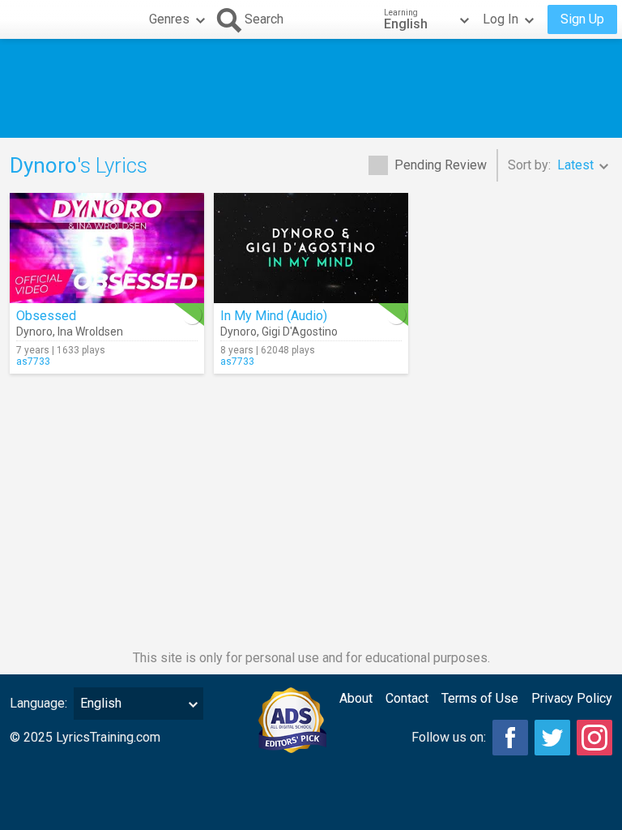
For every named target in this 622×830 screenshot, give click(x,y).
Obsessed (46, 315)
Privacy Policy (571, 698)
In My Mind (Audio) (273, 315)
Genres (169, 19)
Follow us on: (448, 737)
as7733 (33, 361)
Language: (38, 703)
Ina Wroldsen (90, 331)
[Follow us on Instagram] (594, 737)
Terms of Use (479, 698)
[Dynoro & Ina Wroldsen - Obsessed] (107, 248)
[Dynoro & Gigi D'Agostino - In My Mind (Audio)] (311, 248)
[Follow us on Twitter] (552, 737)
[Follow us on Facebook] (510, 737)
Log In (500, 19)
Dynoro (34, 331)
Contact (407, 698)
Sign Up (582, 19)
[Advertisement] (311, 88)
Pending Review (440, 165)
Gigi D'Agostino (300, 331)
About (356, 698)
